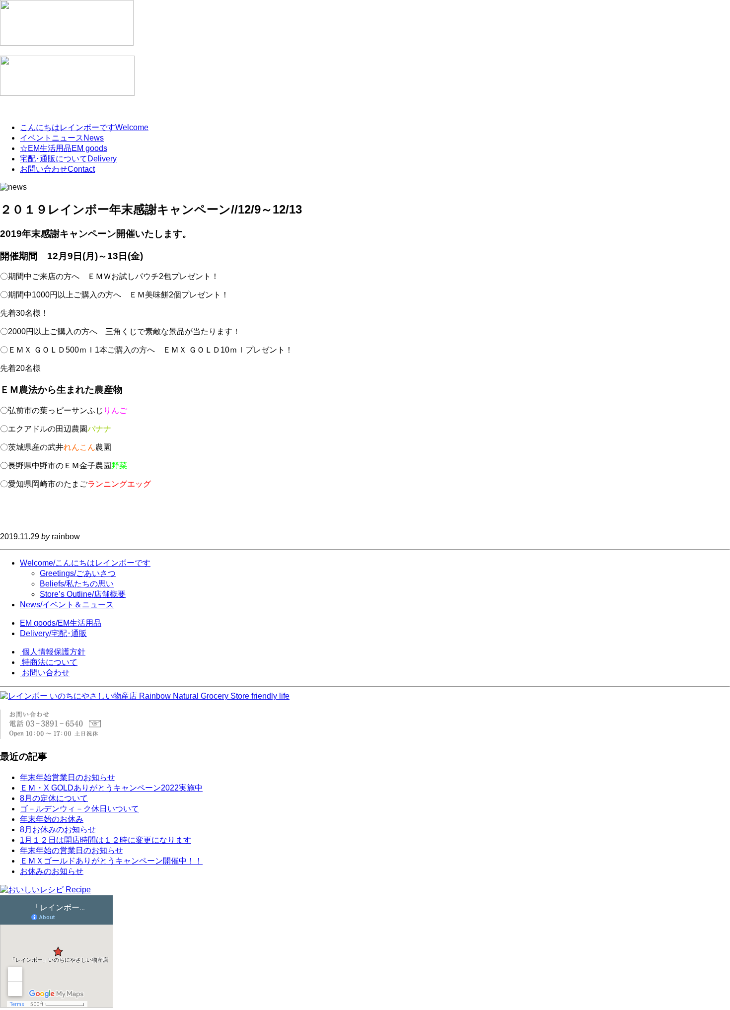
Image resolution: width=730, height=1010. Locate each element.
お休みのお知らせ (51, 871)
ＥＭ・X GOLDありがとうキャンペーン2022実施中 (111, 788)
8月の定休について (54, 798)
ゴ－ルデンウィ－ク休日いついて (79, 808)
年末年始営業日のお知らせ (67, 777)
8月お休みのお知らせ (58, 829)
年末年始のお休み (51, 819)
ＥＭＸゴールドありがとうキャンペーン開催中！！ (111, 861)
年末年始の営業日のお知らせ (71, 850)
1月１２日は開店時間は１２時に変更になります (105, 840)
